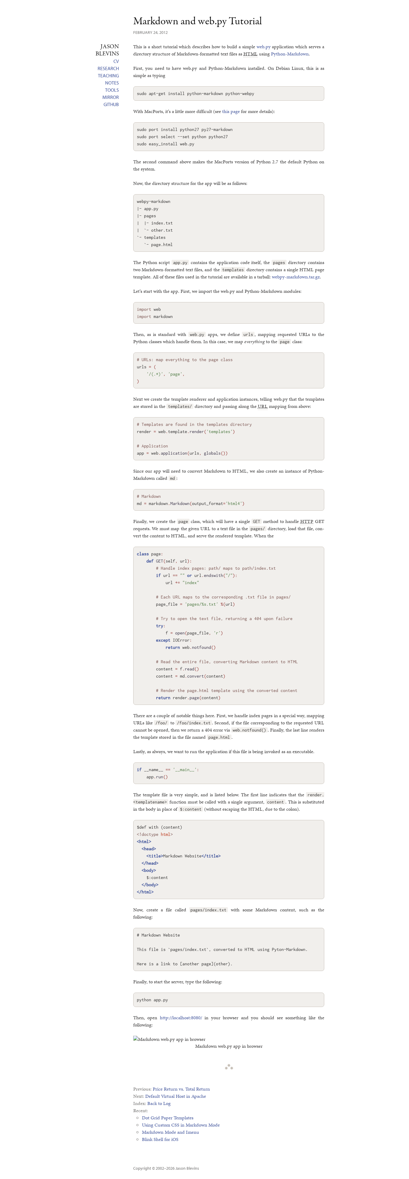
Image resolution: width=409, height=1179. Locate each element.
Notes (112, 83)
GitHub (111, 104)
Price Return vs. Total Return (181, 1088)
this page (231, 111)
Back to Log (159, 1103)
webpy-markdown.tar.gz (296, 276)
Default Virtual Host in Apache (175, 1096)
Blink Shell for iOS (160, 1139)
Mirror (110, 97)
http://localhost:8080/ (181, 1017)
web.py (264, 46)
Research (108, 68)
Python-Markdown (290, 53)
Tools (112, 90)
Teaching (108, 76)
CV (116, 61)
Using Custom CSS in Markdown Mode (181, 1124)
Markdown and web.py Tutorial (197, 21)
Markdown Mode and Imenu (170, 1132)
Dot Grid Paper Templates (167, 1117)
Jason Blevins (187, 1168)
